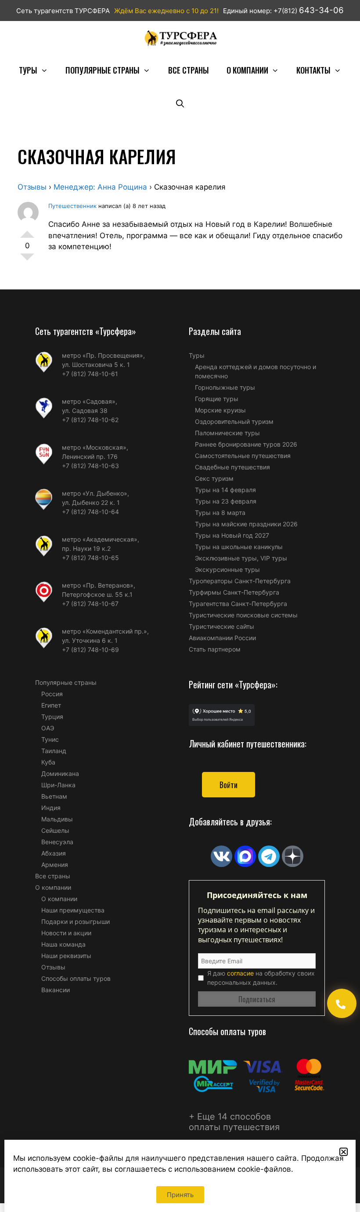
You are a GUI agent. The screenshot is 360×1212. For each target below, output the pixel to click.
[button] (343, 1152)
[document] (180, 606)
